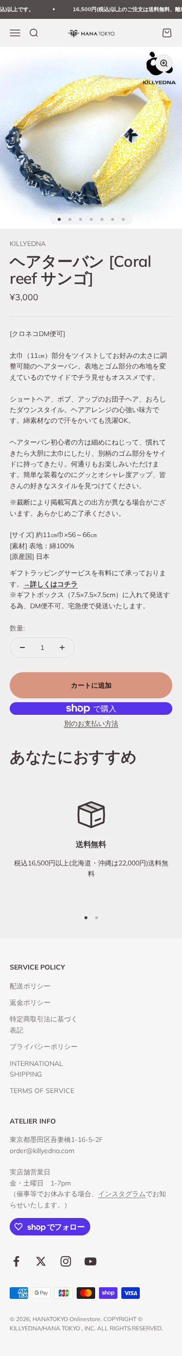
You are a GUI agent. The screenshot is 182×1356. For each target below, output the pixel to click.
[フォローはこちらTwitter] (41, 1261)
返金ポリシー (30, 1002)
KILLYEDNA (28, 243)
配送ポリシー (30, 986)
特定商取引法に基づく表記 (44, 1024)
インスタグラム (122, 1193)
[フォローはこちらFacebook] (16, 1261)
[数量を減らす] (22, 647)
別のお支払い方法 (91, 723)
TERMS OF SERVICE (42, 1090)
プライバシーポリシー (44, 1046)
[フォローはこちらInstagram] (65, 1261)
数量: (17, 628)
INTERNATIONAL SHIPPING (36, 1069)
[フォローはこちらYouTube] (90, 1261)
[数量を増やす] (62, 647)
